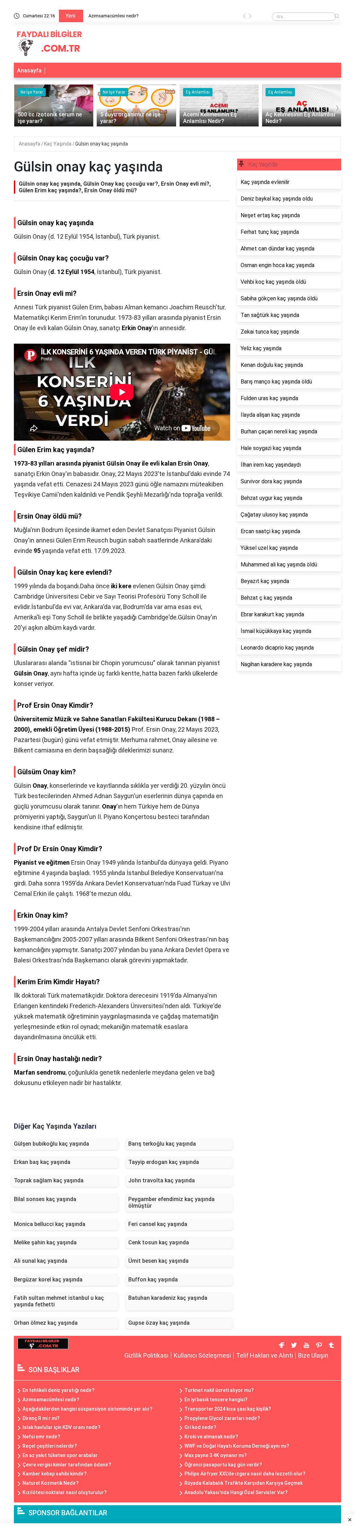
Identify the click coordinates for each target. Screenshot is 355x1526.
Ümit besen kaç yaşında (158, 1261)
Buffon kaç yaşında (153, 1279)
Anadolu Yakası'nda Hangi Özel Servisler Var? (236, 1492)
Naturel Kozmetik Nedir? (51, 1483)
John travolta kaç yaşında (161, 1180)
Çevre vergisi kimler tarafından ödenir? (67, 1464)
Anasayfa (29, 70)
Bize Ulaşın (313, 1355)
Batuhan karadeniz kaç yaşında (167, 1298)
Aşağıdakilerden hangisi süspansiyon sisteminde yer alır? (88, 1409)
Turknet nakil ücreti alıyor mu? (219, 1390)
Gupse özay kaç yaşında (159, 1323)
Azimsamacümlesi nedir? (113, 15)
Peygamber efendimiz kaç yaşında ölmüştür (171, 1202)
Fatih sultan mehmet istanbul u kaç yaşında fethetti (59, 1301)
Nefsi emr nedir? (41, 1436)
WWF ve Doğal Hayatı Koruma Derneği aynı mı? (236, 1446)
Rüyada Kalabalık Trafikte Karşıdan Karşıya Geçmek (243, 1483)
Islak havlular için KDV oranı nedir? (62, 1427)
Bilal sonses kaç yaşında (45, 1199)
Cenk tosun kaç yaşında (158, 1242)
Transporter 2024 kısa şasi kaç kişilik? (227, 1409)
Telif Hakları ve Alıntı (264, 1355)
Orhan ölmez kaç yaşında (46, 1323)
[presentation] (244, 17)
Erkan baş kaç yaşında (42, 1162)
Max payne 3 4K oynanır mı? (215, 1455)
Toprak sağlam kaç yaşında (49, 1180)
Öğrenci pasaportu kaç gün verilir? (223, 1464)
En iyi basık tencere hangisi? (216, 1399)
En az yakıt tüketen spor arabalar (60, 1455)
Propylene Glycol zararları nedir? (222, 1418)
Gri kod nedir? (200, 1427)
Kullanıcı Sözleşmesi (202, 1355)
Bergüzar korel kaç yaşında (48, 1279)
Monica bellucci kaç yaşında (49, 1224)
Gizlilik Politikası (146, 1355)
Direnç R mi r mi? (41, 1418)
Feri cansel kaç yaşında (157, 1224)
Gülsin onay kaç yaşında (101, 144)
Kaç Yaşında (58, 144)
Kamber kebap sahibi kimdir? (55, 1473)
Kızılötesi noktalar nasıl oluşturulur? (65, 1492)
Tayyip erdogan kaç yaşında (163, 1162)
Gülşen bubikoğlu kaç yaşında (51, 1143)
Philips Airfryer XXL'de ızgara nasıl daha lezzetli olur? (244, 1473)
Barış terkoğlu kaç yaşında (162, 1143)
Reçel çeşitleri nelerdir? (50, 1446)
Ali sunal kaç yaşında (40, 1261)
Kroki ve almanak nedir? (211, 1436)
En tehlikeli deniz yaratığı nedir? (59, 1390)
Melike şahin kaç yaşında (45, 1242)
